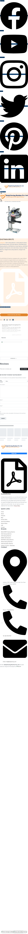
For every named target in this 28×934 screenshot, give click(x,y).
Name (1, 399)
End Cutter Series (15, 248)
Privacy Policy (17, 505)
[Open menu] (1, 193)
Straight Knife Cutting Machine (11, 249)
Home (1, 201)
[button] (14, 358)
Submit (3, 418)
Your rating (1, 381)
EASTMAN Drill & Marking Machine (12, 201)
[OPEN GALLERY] (14, 219)
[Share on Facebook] (4, 320)
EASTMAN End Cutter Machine (15, 246)
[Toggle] (3, 337)
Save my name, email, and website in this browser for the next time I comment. (13, 414)
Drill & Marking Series (4, 244)
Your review (2, 384)
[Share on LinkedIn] (13, 320)
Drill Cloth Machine (14, 244)
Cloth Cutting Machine (10, 242)
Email (1, 405)
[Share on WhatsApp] (7, 320)
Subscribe (14, 453)
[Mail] (10, 320)
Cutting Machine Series (21, 242)
